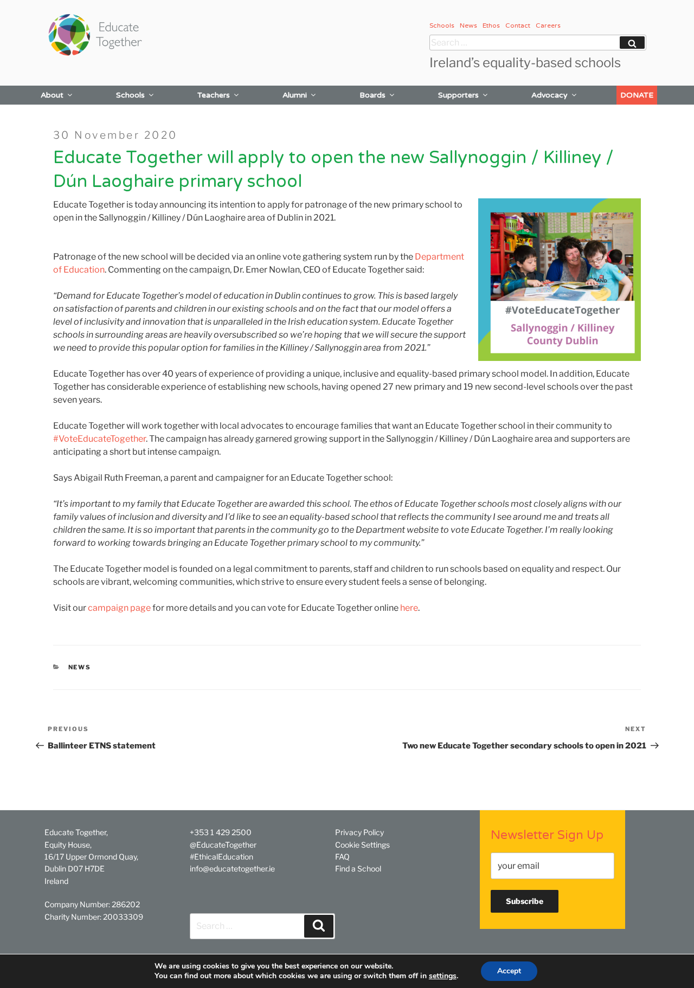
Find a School (358, 868)
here (409, 608)
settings (443, 976)
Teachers (213, 95)
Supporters (458, 95)
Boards (372, 95)
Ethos (491, 25)
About (52, 95)
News (468, 25)
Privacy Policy (359, 832)
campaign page (119, 608)
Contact (517, 25)
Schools (441, 25)
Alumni (294, 95)
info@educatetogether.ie (232, 868)
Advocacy (549, 95)
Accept (509, 971)
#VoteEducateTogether (99, 439)
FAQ (342, 856)
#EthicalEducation (221, 856)
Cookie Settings (362, 844)
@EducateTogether (223, 844)
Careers (548, 25)
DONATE (636, 95)
